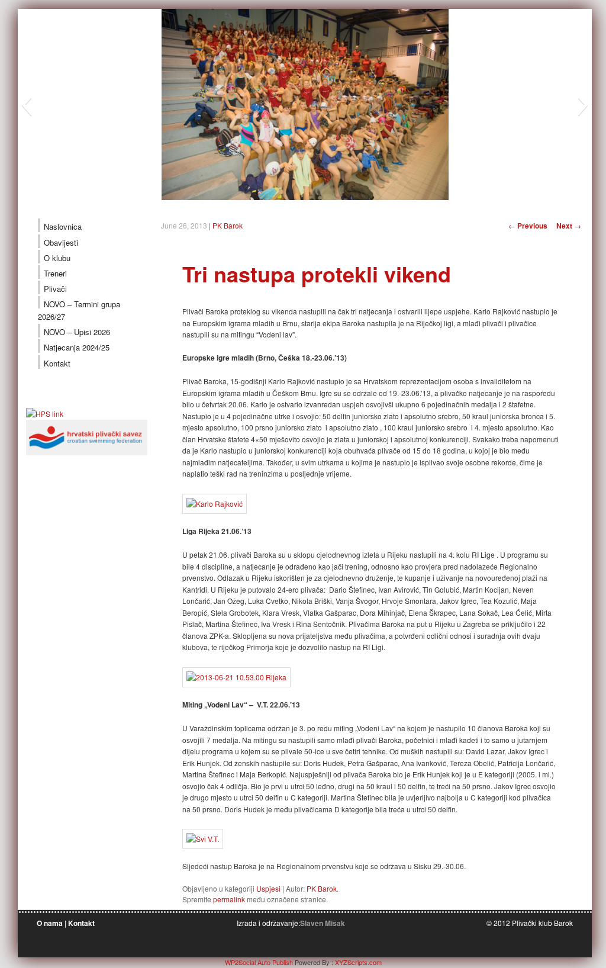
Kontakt (57, 363)
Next (568, 225)
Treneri (55, 273)
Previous (527, 225)
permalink (229, 899)
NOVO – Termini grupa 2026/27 (79, 310)
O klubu (57, 257)
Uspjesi (268, 888)
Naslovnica (63, 226)
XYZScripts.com (358, 962)
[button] (26, 105)
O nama (50, 923)
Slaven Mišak (322, 923)
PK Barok (227, 225)
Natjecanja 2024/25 (76, 347)
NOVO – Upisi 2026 (77, 331)
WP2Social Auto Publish (259, 962)
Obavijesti (61, 242)
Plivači (55, 288)
